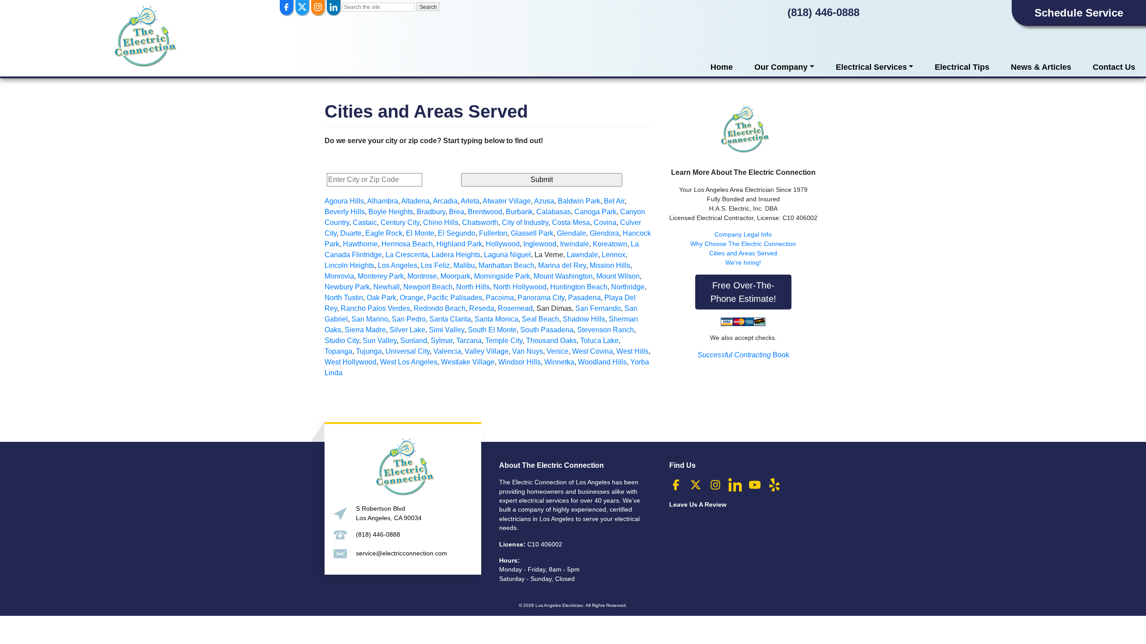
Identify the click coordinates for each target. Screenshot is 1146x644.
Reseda (481, 308)
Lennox (613, 254)
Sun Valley (380, 340)
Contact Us (1114, 67)
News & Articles (1041, 67)
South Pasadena (546, 330)
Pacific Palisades (454, 297)
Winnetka (559, 362)
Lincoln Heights (349, 265)
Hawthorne (360, 244)
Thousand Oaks (551, 340)
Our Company (781, 67)
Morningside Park (502, 276)
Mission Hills (610, 265)
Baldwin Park (579, 201)
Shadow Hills (584, 319)
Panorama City (540, 297)
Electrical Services (871, 67)
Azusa (544, 201)
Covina (605, 222)
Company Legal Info (743, 234)
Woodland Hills (602, 362)
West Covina (592, 351)
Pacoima (500, 297)
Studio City (342, 340)
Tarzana (469, 340)
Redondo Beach (440, 308)
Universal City (407, 351)
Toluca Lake (599, 340)
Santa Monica (496, 319)
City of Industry (525, 222)
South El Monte (492, 330)
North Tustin (344, 297)
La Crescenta (406, 254)
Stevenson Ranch (605, 330)
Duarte (351, 233)
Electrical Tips (962, 67)
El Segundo (456, 233)
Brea (456, 212)
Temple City (503, 340)
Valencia (447, 351)
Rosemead (515, 308)
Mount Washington (563, 276)
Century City (400, 222)
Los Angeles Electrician (559, 605)
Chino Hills (440, 222)
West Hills (632, 351)
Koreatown (610, 244)
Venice (558, 351)
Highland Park (459, 244)
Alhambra (382, 201)
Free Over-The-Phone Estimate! (743, 292)
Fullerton (493, 233)
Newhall (386, 287)
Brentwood (485, 212)
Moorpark (455, 276)
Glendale (571, 233)
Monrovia (339, 276)
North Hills (473, 287)
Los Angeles (397, 265)
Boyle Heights (390, 212)
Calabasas (553, 212)
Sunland (413, 340)
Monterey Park (381, 276)
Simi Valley (446, 330)
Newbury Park (347, 287)
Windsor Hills (519, 362)
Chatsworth (480, 222)
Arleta (470, 201)
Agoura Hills (344, 201)
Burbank (519, 212)
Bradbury (431, 212)
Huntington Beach (578, 287)
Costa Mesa (571, 222)
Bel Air (614, 201)
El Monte (420, 233)
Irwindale (574, 244)
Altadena (415, 201)
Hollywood (503, 244)
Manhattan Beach (507, 265)
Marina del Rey (562, 265)
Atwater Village (507, 201)
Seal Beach (540, 319)
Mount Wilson (618, 276)
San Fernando (598, 308)
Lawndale (582, 254)
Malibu (464, 265)
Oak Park (381, 297)
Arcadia (445, 201)
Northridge (628, 287)
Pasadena (584, 297)
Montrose (422, 276)
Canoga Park (595, 212)
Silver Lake (407, 330)
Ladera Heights (456, 254)
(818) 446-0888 (823, 12)
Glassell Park (532, 233)
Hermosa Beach (407, 244)
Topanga (338, 351)
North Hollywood (520, 287)
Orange (411, 297)
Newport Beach (428, 287)
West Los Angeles (408, 362)
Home (721, 67)
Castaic (365, 222)
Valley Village (487, 351)
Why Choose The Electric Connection (743, 243)
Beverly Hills (345, 212)
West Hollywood (350, 362)
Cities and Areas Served (743, 253)
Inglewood (539, 244)
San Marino (369, 319)
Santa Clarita (450, 319)
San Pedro (409, 319)
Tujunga (369, 351)
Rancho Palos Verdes (375, 308)
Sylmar (442, 340)
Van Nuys (527, 351)
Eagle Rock (383, 233)
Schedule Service (1079, 13)
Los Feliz (435, 265)
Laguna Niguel (507, 254)
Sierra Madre (365, 330)
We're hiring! (743, 262)
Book (743, 355)
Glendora (604, 233)
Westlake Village (468, 362)
